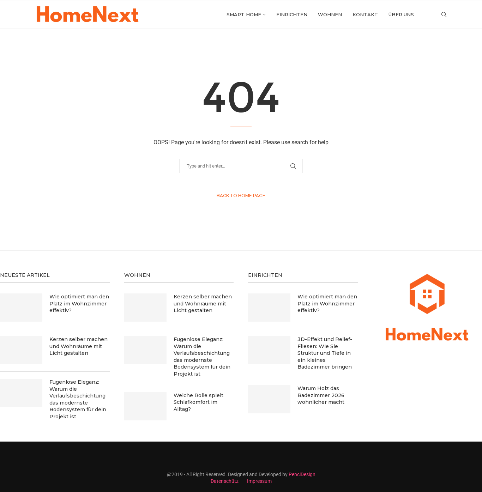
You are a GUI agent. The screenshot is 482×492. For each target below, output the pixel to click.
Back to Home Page (241, 195)
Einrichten (291, 14)
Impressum (259, 481)
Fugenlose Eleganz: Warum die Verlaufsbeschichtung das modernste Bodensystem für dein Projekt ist (77, 399)
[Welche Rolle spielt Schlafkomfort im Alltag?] (145, 406)
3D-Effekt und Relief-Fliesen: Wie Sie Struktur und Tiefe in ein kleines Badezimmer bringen (324, 353)
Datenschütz (225, 481)
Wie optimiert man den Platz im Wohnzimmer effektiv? (79, 303)
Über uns (401, 14)
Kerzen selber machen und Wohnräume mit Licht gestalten (78, 346)
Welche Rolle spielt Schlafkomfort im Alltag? (198, 402)
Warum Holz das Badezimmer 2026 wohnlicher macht (320, 395)
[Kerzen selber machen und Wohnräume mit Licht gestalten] (21, 350)
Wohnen (330, 14)
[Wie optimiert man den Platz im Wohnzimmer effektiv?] (21, 307)
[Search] (443, 14)
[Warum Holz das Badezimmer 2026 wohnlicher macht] (269, 399)
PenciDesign (302, 474)
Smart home (244, 14)
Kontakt (365, 14)
